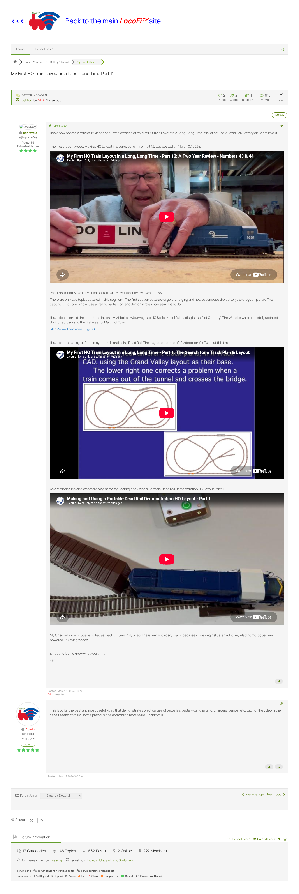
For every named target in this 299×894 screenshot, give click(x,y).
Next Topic (275, 794)
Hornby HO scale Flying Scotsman (110, 860)
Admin (41, 100)
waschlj (56, 860)
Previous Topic (254, 794)
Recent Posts (44, 49)
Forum (20, 49)
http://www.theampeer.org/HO (72, 329)
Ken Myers (30, 133)
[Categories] (15, 62)
